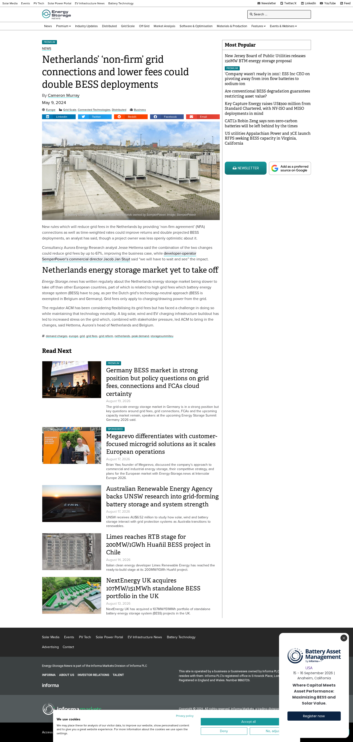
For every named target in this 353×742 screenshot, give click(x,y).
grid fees (91, 336)
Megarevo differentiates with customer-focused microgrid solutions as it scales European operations (161, 443)
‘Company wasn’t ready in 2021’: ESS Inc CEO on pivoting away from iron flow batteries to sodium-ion (267, 78)
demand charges (56, 336)
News (46, 49)
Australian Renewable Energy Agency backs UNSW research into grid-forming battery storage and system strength (162, 496)
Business (140, 109)
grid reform (106, 336)
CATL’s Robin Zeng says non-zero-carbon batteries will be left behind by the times (261, 123)
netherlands (122, 336)
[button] (59, 116)
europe (73, 336)
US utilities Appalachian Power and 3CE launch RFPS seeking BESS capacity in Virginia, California (267, 138)
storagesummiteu (162, 336)
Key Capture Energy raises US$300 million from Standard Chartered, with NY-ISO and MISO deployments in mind (268, 108)
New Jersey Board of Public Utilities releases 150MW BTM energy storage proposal (265, 58)
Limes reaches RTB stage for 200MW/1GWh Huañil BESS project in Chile (158, 544)
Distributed (119, 109)
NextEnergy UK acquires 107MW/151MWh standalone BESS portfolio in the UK (153, 588)
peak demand (140, 336)
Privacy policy (185, 716)
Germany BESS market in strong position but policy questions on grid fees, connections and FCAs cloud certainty (157, 382)
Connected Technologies (94, 109)
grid (82, 336)
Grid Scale (69, 109)
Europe (50, 109)
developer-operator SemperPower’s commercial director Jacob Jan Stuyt (119, 256)
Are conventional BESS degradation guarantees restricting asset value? (267, 94)
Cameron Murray (63, 95)
